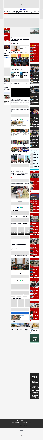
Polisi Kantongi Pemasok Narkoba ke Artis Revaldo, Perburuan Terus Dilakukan (7, 35)
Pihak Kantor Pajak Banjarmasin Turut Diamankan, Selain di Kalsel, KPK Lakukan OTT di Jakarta (26, 234)
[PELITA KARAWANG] (21, 9)
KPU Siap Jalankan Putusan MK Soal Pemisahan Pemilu (25, 331)
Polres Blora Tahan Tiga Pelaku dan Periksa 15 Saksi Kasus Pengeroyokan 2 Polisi (7, 87)
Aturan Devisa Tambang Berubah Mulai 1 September (34, 94)
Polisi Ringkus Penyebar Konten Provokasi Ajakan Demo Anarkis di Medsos (35, 185)
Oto (31, 12)
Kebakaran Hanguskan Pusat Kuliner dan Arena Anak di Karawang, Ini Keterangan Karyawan (20, 363)
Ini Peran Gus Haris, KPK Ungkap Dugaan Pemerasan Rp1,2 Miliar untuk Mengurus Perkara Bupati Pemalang (35, 386)
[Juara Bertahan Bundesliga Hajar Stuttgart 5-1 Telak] (31, 124)
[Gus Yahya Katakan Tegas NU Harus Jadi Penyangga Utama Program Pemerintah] (31, 315)
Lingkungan (35, 11)
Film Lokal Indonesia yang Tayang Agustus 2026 (7, 50)
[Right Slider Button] (38, 11)
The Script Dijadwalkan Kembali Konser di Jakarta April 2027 (6, 37)
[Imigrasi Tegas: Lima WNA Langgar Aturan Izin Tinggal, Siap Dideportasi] (20, 237)
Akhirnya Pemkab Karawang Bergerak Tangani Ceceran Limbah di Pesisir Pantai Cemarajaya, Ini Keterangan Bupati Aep (36, 81)
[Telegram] (21, 119)
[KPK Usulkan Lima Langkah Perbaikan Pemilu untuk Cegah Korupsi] (20, 320)
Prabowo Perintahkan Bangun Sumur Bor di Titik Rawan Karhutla (20, 162)
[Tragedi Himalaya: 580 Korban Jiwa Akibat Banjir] (34, 263)
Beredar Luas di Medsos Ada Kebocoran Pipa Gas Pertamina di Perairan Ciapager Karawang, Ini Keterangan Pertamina (35, 393)
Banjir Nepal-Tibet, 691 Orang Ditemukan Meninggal (36, 160)
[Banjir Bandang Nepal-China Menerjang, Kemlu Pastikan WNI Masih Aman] (21, 73)
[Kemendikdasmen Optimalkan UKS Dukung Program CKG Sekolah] (31, 97)
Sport (24, 425)
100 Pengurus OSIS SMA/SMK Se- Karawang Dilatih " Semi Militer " (14, 340)
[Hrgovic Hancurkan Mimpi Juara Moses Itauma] (34, 111)
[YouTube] (22, 420)
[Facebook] (18, 119)
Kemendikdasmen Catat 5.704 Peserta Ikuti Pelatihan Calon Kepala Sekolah (17, 73)
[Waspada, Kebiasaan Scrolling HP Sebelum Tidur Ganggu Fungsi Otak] (31, 57)
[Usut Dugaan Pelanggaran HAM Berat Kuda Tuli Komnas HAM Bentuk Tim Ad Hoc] (31, 60)
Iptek (33, 12)
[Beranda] (11, 37)
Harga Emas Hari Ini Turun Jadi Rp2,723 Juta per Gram (36, 210)
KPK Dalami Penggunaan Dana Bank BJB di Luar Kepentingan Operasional (25, 145)
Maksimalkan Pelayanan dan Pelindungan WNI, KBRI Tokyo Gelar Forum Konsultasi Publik (35, 163)
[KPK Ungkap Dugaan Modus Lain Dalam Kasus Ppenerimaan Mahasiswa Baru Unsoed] (31, 254)
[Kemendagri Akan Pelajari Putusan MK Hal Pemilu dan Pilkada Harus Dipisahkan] (14, 320)
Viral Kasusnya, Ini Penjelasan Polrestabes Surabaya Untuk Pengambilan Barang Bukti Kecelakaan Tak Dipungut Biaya (6, 83)
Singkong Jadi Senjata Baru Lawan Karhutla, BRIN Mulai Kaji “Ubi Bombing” (36, 103)
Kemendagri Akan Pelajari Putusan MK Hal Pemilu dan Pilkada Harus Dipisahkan (13, 324)
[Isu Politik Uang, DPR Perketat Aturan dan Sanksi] (14, 327)
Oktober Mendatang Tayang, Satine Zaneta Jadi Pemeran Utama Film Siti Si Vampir (7, 53)
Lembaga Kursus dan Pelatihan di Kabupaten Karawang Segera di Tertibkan (35, 376)
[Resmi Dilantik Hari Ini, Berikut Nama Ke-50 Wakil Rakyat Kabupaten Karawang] (14, 248)
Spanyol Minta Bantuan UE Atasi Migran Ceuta (35, 269)
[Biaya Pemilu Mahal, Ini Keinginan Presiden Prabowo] (26, 320)
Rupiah (27, 12)
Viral (37, 12)
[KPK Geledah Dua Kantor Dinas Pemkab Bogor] (31, 188)
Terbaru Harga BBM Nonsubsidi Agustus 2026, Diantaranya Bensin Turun (35, 397)
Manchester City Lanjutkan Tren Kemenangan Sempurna (35, 121)
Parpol (14, 12)
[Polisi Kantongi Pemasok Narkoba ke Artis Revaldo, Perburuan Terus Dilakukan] (7, 31)
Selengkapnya (6, 57)
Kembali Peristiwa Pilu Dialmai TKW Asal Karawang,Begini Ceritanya (20, 340)
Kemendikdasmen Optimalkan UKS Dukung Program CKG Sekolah (32, 13)
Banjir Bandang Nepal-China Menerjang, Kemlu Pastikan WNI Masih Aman (26, 73)
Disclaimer (27, 422)
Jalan (29, 11)
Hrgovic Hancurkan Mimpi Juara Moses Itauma (18, 13)
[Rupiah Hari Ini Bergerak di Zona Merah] (31, 204)
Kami (20, 422)
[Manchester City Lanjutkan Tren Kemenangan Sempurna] (31, 121)
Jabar (4, 12)
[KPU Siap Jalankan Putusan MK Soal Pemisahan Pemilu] (26, 327)
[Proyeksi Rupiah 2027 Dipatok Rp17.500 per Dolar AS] (14, 159)
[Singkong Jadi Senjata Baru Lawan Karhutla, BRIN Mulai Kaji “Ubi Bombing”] (31, 103)
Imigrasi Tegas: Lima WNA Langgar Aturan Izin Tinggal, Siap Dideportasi (20, 240)
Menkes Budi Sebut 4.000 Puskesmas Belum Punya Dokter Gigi (17, 76)
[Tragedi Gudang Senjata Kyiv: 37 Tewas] (31, 154)
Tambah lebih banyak (20, 347)
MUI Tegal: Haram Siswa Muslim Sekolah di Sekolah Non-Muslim (35, 381)
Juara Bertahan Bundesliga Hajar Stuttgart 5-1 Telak (36, 124)
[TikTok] (23, 420)
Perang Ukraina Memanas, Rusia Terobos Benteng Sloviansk (35, 275)
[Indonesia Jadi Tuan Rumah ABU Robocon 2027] (31, 291)
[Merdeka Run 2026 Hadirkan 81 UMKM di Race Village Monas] (31, 118)
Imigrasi (20, 12)
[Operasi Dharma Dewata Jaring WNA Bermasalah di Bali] (31, 232)
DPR (16, 12)
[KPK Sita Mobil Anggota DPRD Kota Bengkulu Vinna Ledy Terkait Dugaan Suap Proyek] (31, 251)
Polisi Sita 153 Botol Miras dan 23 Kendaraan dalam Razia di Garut (34, 137)
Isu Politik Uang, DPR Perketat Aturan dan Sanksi (14, 331)
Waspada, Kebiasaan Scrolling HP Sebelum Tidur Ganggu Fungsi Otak (36, 57)
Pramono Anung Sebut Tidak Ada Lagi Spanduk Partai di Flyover (26, 240)
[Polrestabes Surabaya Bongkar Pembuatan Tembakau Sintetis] (20, 142)
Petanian (24, 11)
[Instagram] (21, 420)
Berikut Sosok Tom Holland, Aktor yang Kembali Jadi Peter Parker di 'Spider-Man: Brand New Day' (7, 55)
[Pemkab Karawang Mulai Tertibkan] (31, 297)
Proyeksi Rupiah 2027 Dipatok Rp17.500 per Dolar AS (14, 162)
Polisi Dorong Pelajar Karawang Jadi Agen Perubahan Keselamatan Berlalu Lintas (27, 363)
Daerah (14, 11)
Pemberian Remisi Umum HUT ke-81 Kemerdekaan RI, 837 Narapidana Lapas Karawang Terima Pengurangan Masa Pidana (20, 152)
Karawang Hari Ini (8, 11)
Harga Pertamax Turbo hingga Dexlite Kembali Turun (35, 378)
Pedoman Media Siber (16, 422)
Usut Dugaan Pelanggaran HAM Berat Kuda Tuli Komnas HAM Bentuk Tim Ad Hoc (35, 60)
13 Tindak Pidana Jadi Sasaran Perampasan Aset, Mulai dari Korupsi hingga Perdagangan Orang (26, 76)
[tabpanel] (34, 31)
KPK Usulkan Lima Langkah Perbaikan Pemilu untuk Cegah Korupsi (20, 324)
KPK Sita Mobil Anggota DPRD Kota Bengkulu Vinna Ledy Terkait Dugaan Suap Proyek (36, 251)
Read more (20, 290)
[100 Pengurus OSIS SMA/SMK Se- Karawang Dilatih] (14, 338)
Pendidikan (20, 11)
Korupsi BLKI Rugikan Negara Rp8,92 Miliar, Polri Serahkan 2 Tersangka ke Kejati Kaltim (7, 90)
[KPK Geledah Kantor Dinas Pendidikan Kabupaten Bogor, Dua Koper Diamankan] (31, 182)
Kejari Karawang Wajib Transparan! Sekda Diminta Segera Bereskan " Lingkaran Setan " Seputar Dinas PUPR (36, 75)
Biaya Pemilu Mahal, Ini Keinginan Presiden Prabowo (26, 324)
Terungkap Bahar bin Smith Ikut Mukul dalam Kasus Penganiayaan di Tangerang (14, 234)
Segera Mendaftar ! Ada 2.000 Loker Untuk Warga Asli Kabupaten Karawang (34, 73)
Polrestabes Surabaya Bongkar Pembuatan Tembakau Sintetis (19, 145)
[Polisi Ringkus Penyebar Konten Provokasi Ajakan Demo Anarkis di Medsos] (31, 185)
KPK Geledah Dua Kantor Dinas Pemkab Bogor (35, 188)
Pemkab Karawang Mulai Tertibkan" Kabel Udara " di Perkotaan (36, 297)
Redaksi (13, 422)
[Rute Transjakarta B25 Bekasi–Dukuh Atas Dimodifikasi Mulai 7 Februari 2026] (14, 237)
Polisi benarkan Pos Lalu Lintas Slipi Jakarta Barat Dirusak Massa (36, 143)
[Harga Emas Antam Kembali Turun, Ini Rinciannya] (31, 207)
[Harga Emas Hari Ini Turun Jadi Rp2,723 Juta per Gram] (31, 210)
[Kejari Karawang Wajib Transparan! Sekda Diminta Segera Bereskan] (31, 75)
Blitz (20, 425)
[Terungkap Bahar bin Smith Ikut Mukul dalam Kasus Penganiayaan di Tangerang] (14, 230)
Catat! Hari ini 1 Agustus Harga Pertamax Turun (35, 395)
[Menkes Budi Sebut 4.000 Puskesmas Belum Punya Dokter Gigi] (12, 76)
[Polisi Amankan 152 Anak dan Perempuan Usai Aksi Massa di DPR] (34, 305)
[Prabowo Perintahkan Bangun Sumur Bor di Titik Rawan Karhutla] (21, 159)
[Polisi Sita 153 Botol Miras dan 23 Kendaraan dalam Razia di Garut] (34, 133)
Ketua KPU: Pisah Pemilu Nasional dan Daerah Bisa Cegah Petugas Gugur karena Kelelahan (20, 250)
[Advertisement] (21, 4)
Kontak (22, 422)
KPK (18, 12)
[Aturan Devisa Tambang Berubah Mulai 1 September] (34, 90)
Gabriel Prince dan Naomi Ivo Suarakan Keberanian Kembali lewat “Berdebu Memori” (7, 40)
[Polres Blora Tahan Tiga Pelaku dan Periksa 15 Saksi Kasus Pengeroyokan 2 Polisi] (31, 51)
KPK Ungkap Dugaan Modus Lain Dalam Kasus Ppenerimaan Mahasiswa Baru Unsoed (36, 254)
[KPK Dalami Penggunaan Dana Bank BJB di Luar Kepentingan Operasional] (26, 142)
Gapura (16, 425)
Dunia (12, 12)
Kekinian (22, 425)
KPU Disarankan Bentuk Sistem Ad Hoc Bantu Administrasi (27, 250)
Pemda (27, 11)
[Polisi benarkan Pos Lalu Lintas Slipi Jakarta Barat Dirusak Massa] (31, 143)
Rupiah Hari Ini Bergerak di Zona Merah (35, 204)
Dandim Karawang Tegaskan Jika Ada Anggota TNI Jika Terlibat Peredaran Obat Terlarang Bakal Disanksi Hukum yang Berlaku (14, 152)
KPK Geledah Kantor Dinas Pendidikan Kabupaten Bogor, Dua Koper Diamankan (36, 182)
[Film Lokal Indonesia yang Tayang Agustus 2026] (7, 47)
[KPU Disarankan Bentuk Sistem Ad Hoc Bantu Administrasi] (28, 248)
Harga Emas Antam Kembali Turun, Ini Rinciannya (36, 207)
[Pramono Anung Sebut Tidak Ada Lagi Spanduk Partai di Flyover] (26, 237)
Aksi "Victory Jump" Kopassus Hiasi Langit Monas (36, 294)
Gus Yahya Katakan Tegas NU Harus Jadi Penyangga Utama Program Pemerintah (36, 315)
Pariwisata (32, 11)
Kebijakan (24, 422)
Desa (11, 11)
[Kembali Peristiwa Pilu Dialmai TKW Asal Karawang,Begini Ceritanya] (21, 338)
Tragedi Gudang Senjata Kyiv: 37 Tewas (35, 154)
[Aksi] (31, 294)
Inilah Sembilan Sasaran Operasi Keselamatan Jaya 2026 (19, 234)
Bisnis (22, 12)
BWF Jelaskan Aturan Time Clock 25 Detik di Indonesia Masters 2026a (35, 388)
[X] (17, 119)
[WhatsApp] (20, 119)
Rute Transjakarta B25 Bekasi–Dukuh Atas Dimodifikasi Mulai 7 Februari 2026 (13, 240)
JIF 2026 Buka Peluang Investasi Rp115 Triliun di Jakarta (35, 78)
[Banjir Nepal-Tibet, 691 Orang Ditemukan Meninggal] (31, 161)
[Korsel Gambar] (34, 31)
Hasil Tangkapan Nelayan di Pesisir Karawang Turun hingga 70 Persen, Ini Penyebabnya (13, 363)
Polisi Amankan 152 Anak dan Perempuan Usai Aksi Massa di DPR (34, 310)
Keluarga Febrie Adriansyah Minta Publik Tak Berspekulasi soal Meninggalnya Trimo (14, 145)
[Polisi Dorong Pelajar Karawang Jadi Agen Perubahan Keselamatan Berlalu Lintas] (27, 360)
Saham (25, 12)
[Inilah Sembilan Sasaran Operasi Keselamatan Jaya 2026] (20, 230)
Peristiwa (17, 11)
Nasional (10, 12)
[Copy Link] (22, 119)
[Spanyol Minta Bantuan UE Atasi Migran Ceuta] (31, 269)
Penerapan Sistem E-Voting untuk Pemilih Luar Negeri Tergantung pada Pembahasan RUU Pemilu (20, 331)
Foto (35, 12)
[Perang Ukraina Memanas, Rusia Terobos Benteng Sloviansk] (31, 275)
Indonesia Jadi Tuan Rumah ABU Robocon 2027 (35, 291)
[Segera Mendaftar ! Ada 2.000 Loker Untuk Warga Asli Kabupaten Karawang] (34, 69)
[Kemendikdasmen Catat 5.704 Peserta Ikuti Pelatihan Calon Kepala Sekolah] (12, 73)
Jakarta (7, 12)
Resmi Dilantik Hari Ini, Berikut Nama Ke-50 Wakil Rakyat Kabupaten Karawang (14, 250)
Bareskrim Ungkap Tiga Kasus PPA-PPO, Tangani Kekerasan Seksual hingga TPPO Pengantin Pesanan (26, 152)
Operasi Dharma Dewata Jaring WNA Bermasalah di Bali (36, 232)
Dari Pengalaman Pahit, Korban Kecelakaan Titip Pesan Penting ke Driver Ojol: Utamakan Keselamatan (35, 146)
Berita (18, 425)
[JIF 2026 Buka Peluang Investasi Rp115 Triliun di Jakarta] (31, 78)
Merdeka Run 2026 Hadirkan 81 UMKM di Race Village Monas (35, 118)
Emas (29, 12)
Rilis (30, 422)
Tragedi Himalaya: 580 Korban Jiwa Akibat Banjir (34, 266)
